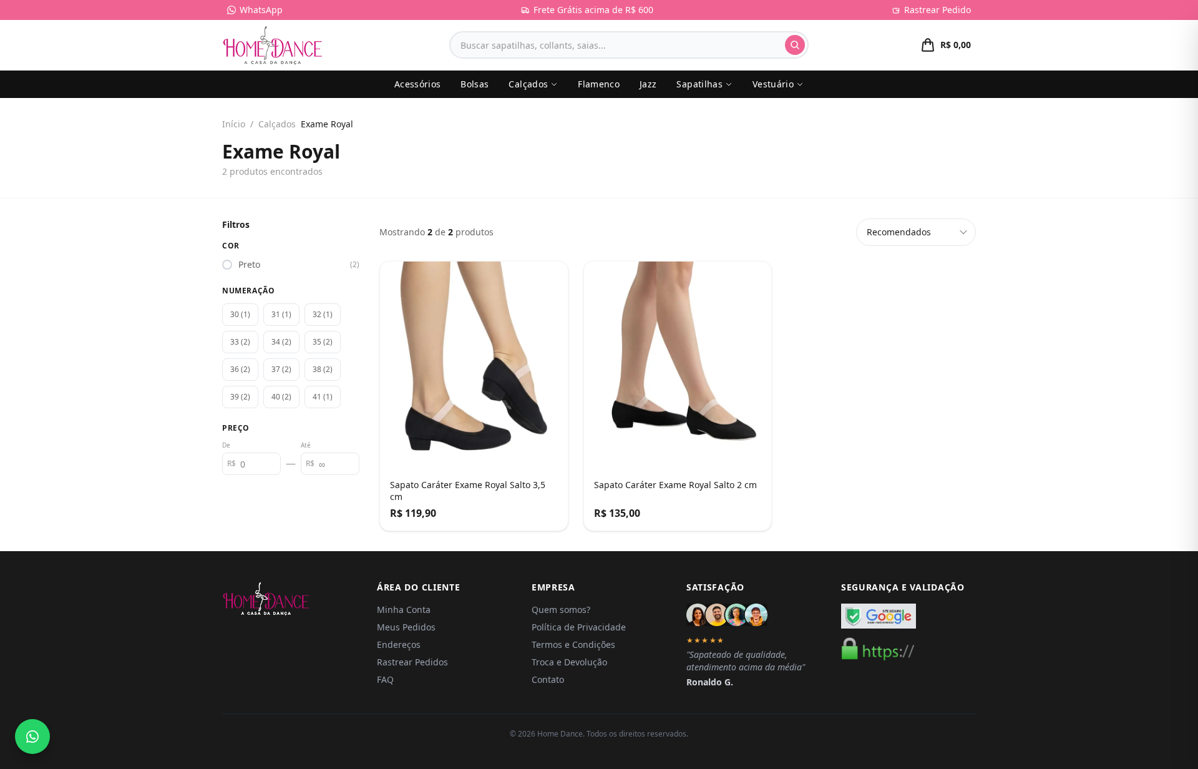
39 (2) (240, 396)
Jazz (648, 84)
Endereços (399, 644)
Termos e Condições (573, 644)
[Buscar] (795, 45)
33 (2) (240, 341)
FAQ (385, 679)
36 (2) (240, 369)
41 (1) (323, 396)
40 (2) (281, 396)
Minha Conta (404, 609)
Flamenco (599, 84)
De (226, 445)
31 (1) (281, 314)
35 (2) (323, 341)
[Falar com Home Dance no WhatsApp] (32, 736)
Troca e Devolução (569, 662)
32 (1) (323, 314)
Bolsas (474, 84)
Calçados (528, 84)
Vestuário (773, 84)
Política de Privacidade (579, 627)
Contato (548, 679)
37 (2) (281, 369)
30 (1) (240, 314)
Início (233, 124)
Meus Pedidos (406, 627)
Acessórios (417, 84)
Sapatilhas (699, 84)
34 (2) (281, 341)
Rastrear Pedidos (412, 662)
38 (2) (323, 369)
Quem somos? (561, 609)
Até (306, 445)
